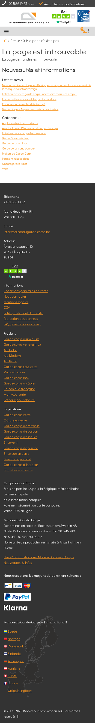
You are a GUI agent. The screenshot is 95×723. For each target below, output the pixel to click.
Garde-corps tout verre (20, 367)
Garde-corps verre (17, 415)
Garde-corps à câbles (20, 383)
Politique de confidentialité (23, 313)
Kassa (53, 31)
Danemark (16, 646)
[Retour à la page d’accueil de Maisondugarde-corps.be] (29, 17)
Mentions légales (16, 302)
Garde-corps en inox (15, 143)
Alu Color (10, 350)
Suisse (12, 676)
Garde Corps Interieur (15, 138)
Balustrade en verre (18, 470)
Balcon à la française (19, 389)
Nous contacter (15, 296)
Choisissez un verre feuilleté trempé (23, 104)
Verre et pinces (14, 372)
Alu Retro (10, 361)
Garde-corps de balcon (21, 431)
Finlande (14, 654)
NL (85, 31)
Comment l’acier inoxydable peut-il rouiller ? (29, 99)
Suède (12, 631)
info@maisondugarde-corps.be (27, 232)
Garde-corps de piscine (21, 448)
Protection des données (21, 318)
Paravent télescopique (16, 158)
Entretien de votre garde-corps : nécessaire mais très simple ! (39, 94)
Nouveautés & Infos (18, 562)
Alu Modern (12, 355)
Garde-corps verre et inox (22, 344)
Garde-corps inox (16, 378)
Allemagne (16, 661)
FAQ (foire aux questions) (22, 324)
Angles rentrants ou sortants (20, 123)
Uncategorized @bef (14, 163)
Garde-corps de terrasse (22, 426)
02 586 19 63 (18, 4)
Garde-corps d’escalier (20, 437)
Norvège (14, 639)
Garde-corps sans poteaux (19, 148)
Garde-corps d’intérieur (21, 465)
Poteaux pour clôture (19, 400)
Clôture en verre (15, 420)
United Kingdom (20, 690)
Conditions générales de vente (26, 291)
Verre (5, 169)
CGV (7, 307)
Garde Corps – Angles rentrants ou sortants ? (30, 109)
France (13, 683)
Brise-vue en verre (16, 453)
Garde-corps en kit (17, 459)
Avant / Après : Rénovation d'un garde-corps (30, 128)
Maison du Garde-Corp (16, 153)
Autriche (14, 668)
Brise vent (11, 442)
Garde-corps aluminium (21, 339)
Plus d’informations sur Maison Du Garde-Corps (39, 557)
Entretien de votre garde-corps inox (24, 133)
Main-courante (15, 394)
